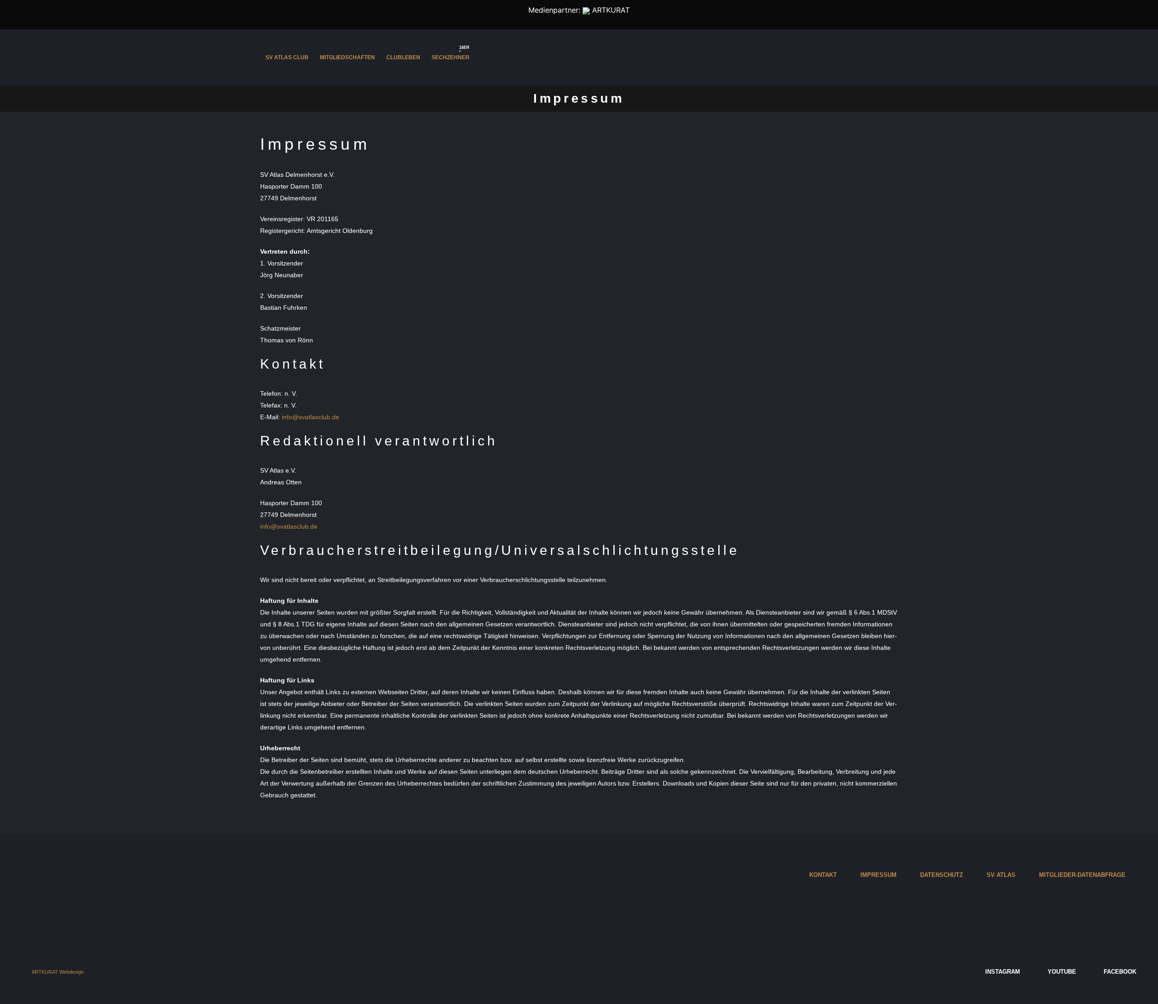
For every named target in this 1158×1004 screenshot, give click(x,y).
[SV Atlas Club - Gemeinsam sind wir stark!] (579, 57)
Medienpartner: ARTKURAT (579, 9)
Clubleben (403, 57)
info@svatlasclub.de (310, 417)
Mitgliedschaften (347, 57)
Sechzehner (451, 55)
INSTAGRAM (1001, 972)
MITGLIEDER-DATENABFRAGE (1082, 875)
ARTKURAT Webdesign (58, 972)
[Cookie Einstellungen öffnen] (20, 983)
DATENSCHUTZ (941, 875)
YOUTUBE (1061, 972)
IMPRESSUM (878, 875)
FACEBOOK (1119, 972)
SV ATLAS (1001, 875)
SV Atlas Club (287, 57)
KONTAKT (823, 875)
